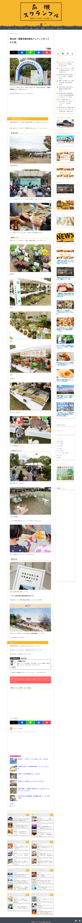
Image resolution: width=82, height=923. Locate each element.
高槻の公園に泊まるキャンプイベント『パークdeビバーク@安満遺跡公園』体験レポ (44, 834)
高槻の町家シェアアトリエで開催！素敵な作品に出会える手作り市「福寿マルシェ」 (44, 820)
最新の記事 (24, 658)
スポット (26, 28)
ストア (20, 28)
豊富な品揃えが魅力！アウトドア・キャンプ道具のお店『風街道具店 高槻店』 (45, 855)
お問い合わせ (60, 28)
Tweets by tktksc (61, 425)
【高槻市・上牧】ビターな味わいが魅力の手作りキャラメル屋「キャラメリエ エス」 (20, 863)
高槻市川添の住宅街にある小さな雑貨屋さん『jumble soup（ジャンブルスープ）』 (45, 848)
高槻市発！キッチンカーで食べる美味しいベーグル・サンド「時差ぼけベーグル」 (20, 855)
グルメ (9, 28)
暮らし (58, 455)
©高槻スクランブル (36, 922)
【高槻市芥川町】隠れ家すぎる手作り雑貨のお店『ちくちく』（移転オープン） (44, 863)
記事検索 (43, 28)
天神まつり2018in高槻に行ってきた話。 (29, 774)
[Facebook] (13, 667)
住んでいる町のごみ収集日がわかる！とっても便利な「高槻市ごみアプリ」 (20, 908)
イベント (15, 28)
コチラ (35, 672)
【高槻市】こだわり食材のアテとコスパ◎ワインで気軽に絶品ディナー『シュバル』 (20, 833)
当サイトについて (51, 28)
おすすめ (37, 28)
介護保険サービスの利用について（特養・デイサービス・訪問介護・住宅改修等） (20, 901)
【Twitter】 (21, 665)
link (65, 65)
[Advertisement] (30, 106)
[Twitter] (11, 667)
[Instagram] (15, 667)
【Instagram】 (34, 665)
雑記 (31, 28)
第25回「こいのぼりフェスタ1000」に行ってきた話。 (33, 759)
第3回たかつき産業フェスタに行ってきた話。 (31, 781)
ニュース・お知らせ (61, 453)
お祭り (12, 803)
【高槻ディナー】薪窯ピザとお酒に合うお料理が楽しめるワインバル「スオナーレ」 (20, 848)
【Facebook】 (27, 665)
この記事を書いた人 (15, 658)
